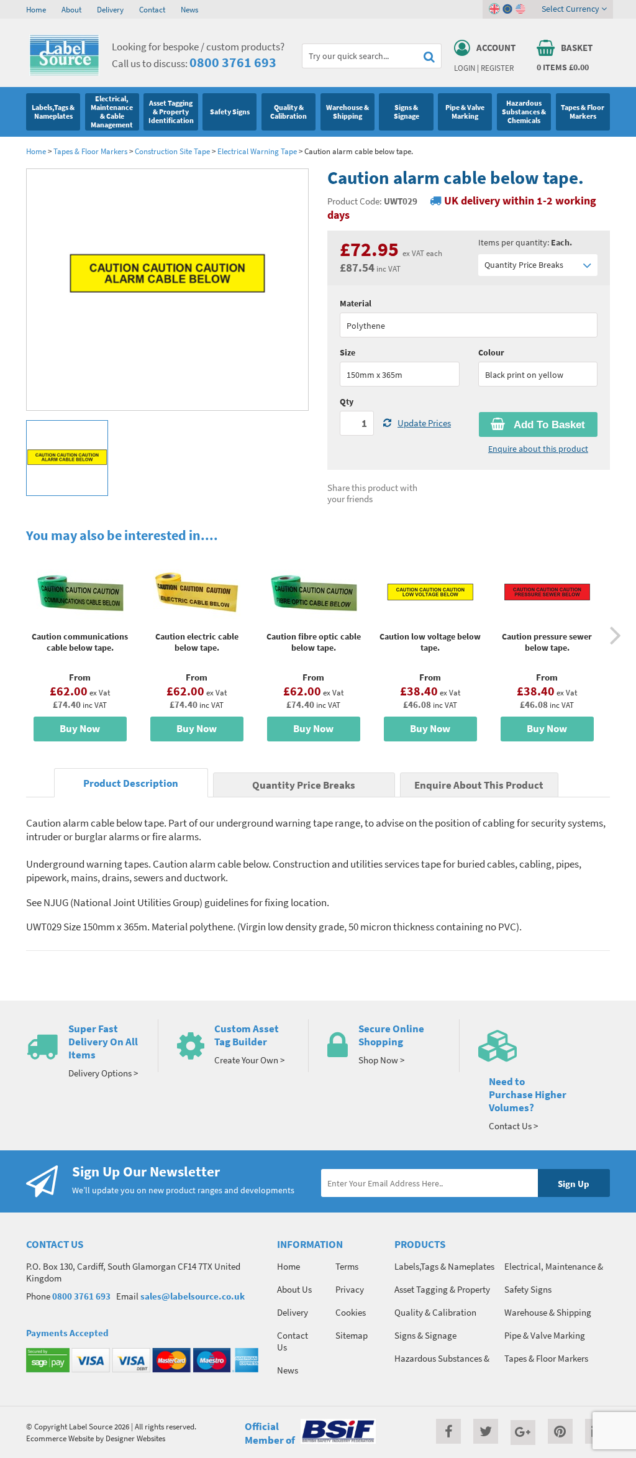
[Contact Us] (544, 1045)
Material (355, 303)
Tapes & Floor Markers (90, 151)
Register (497, 68)
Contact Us (292, 1341)
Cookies (350, 1312)
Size (347, 352)
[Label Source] (64, 73)
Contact (152, 9)
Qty (346, 401)
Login (464, 68)
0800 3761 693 (232, 62)
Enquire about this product (538, 448)
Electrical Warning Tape (257, 151)
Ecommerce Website (60, 1438)
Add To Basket (548, 425)
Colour (491, 352)
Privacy (349, 1289)
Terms (346, 1266)
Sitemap (351, 1335)
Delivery (110, 9)
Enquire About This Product (478, 785)
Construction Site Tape (172, 151)
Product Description (130, 783)
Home (36, 9)
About (71, 9)
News (189, 9)
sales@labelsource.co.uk (192, 1296)
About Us (294, 1289)
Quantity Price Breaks (523, 264)
